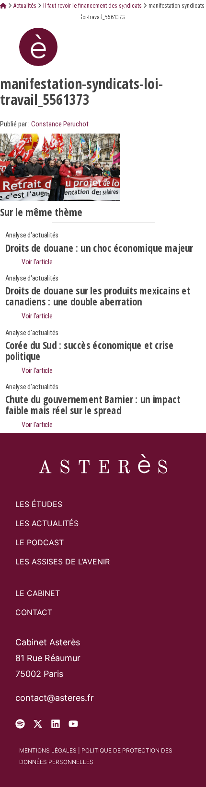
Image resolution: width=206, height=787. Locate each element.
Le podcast (39, 542)
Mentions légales (48, 750)
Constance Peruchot (60, 124)
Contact (33, 612)
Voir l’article (36, 262)
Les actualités (47, 523)
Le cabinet (37, 593)
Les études (38, 504)
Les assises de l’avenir (62, 561)
